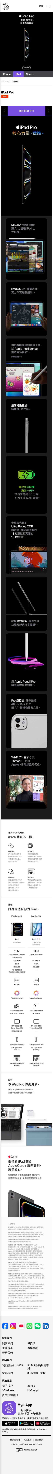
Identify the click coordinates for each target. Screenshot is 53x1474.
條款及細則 (15, 1439)
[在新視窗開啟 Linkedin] (46, 1326)
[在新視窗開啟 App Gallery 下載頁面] (43, 1423)
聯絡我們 (7, 1352)
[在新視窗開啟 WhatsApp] (29, 1326)
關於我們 (7, 1343)
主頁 (3, 81)
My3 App (32, 1390)
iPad (18, 74)
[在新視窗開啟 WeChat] (37, 1326)
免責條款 (39, 1439)
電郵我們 (7, 1373)
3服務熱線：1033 (12, 1365)
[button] (48, 6)
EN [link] (41, 6)
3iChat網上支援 (36, 1373)
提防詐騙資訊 (10, 1395)
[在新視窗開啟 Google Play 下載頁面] (26, 1423)
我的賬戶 (7, 1385)
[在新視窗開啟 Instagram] (13, 1326)
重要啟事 (7, 1348)
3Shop (31, 1385)
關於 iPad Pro (26, 110)
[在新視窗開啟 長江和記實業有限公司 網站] (26, 1450)
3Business (8, 1390)
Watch (29, 74)
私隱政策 (27, 1439)
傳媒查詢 (32, 1348)
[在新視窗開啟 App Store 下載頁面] (10, 1423)
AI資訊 (31, 1343)
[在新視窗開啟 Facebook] (5, 1326)
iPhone (7, 74)
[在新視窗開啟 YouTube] (21, 1326)
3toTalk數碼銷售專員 (38, 1366)
